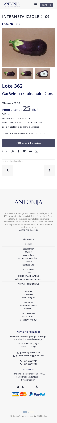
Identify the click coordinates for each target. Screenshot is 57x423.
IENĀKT (45, 5)
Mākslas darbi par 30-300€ (28, 279)
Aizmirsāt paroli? (28, 320)
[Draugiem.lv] (12, 151)
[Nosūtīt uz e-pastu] (36, 151)
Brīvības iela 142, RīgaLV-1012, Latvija (28, 345)
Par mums (28, 302)
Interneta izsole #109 (26, 16)
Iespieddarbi (29, 265)
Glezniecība (28, 249)
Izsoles (28, 244)
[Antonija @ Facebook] (27, 387)
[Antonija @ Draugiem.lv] (37, 387)
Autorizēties (28, 313)
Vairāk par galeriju (28, 230)
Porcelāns (28, 255)
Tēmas (28, 273)
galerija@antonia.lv (30, 352)
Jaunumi (28, 291)
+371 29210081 (30, 364)
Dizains (28, 262)
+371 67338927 (30, 360)
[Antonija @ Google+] (31, 387)
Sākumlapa (28, 239)
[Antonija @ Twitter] (18, 387)
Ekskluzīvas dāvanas (28, 276)
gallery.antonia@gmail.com (30, 355)
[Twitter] (24, 151)
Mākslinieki (28, 269)
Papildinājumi (28, 298)
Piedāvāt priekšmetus (28, 284)
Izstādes (28, 294)
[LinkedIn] (30, 151)
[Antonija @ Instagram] (23, 387)
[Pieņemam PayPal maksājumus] (37, 394)
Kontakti (28, 309)
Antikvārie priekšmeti (28, 258)
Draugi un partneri (28, 305)
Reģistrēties (28, 317)
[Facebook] (19, 151)
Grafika (28, 252)
